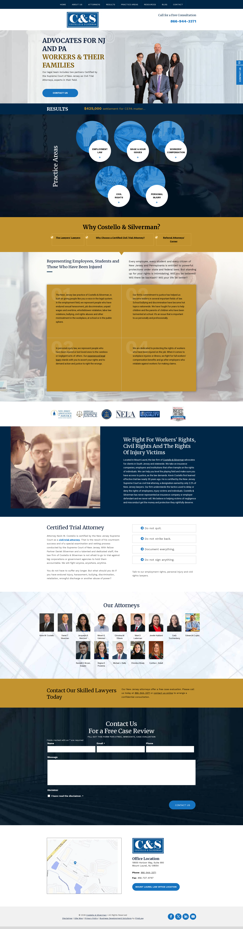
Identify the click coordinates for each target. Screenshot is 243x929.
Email (101, 743)
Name (50, 743)
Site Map (78, 918)
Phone (149, 743)
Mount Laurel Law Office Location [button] (156, 887)
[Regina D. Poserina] (103, 643)
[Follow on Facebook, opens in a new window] (171, 916)
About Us (77, 4)
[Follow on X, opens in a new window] (178, 916)
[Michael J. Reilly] (121, 643)
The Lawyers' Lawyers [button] (68, 237)
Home (63, 4)
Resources (150, 4)
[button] (195, 109)
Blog (164, 4)
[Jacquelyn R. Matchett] (85, 615)
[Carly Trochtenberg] (176, 615)
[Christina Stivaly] (140, 643)
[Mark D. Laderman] (140, 615)
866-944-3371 (183, 21)
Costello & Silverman (96, 915)
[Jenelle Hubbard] (158, 615)
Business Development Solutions (116, 918)
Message (52, 757)
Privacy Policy (91, 918)
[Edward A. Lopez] (194, 615)
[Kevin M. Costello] (48, 615)
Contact (178, 4)
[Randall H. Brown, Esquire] (85, 643)
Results (110, 4)
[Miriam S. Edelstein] (103, 615)
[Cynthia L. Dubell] (158, 643)
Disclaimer (52, 790)
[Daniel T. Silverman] (67, 615)
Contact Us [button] (60, 93)
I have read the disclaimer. (67, 796)
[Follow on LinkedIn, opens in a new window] (186, 916)
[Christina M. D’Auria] (121, 615)
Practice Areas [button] (129, 4)
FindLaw (139, 918)
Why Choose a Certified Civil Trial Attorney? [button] (120, 237)
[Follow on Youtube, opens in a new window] (193, 916)
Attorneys (94, 4)
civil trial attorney (69, 539)
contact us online (163, 693)
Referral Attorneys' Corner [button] (173, 239)
